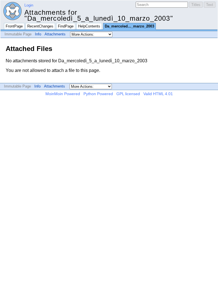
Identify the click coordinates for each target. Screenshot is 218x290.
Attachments (55, 34)
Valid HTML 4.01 (158, 93)
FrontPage (14, 26)
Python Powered (98, 93)
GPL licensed (128, 93)
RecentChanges (40, 26)
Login (28, 5)
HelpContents (89, 26)
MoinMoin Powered (62, 93)
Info (38, 34)
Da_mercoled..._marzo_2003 (129, 26)
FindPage (66, 26)
